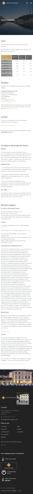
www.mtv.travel (5, 331)
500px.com (26, 230)
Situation (19, 429)
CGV (19, 491)
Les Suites (4, 426)
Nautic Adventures (12, 108)
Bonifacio (3, 437)
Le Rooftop (20, 432)
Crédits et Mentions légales (8, 491)
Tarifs (18, 426)
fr (27, 3)
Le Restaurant (5, 432)
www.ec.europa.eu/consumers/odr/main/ (12, 364)
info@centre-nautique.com (8, 102)
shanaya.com (4, 227)
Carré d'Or (4, 429)
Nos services (4, 434)
